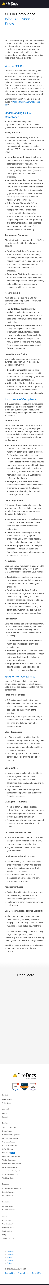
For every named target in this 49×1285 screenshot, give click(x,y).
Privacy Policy (23, 1273)
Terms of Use (10, 1273)
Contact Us (36, 1273)
